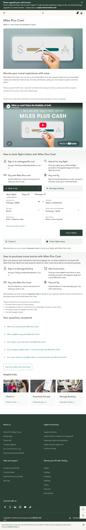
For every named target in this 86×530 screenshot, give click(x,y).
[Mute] (7, 145)
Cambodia (77, 518)
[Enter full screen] (81, 145)
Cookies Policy (12, 527)
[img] (82, 2)
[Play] (5, 145)
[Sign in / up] (81, 13)
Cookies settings (50, 448)
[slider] (4, 143)
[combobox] (23, 210)
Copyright (6, 518)
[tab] (11, 194)
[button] (43, 201)
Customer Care (33, 248)
